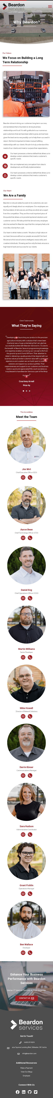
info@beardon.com (29, 1053)
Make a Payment (26, 1068)
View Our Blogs (26, 1071)
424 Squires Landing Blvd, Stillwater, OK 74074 (29, 1047)
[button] (23, 391)
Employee (26, 1075)
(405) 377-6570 (29, 1042)
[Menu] (50, 6)
